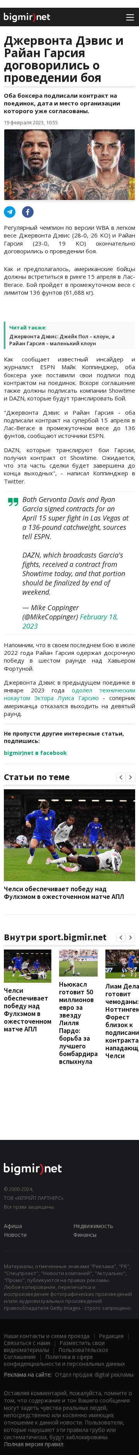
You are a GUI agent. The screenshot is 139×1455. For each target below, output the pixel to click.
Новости (15, 1234)
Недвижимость (93, 1225)
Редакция (111, 1336)
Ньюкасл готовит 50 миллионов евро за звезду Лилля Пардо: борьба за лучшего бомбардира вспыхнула (78, 1023)
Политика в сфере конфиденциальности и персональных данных (64, 1360)
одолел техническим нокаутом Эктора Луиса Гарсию (69, 694)
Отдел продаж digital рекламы (94, 1374)
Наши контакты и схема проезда (47, 1336)
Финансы (85, 1234)
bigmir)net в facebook (35, 752)
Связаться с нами (27, 1342)
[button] (120, 777)
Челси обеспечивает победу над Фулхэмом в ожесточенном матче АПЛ (64, 892)
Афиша (13, 1225)
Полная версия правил (33, 1444)
